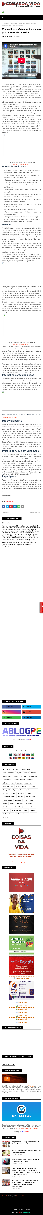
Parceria (21, 1209)
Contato (27, 1209)
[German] (19, 759)
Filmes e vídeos (32, 790)
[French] (15, 759)
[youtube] (31, 712)
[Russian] (28, 756)
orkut (31, 800)
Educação (6, 783)
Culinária (23, 776)
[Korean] (15, 756)
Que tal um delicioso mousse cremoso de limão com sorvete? (26, 1152)
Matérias (20, 796)
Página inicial (6, 23)
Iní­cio (15, 1209)
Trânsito (25, 814)
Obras (25, 800)
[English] (11, 759)
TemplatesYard (27, 1212)
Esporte (15, 790)
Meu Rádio (18, 800)
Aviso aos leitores (8, 773)
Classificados (7, 776)
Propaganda (29, 803)
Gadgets (5, 793)
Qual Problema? (7, 807)
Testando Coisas (8, 814)
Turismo (33, 814)
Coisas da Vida (20, 1196)
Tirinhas (18, 814)
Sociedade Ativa (16, 810)
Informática (14, 23)
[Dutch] (32, 759)
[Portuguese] (32, 756)
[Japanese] (19, 756)
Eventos (22, 790)
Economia (30, 779)
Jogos (29, 793)
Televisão (33, 810)
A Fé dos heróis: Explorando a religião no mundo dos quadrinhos (26, 1160)
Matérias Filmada (31, 796)
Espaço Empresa (21, 786)
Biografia (19, 773)
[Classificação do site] (14, 1083)
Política (12, 803)
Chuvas (33, 773)
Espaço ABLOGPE (8, 786)
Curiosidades (33, 776)
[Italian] (28, 759)
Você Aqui (6, 817)
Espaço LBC (32, 786)
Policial (5, 803)
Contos (16, 776)
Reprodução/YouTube (20, 164)
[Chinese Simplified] (24, 756)
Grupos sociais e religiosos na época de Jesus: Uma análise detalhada (26, 1143)
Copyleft (4, 1196)
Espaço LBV (6, 790)
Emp (13, 783)
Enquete (19, 783)
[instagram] (11, 712)
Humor (13, 793)
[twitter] (31, 707)
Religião (26, 807)
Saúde (33, 807)
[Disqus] (21, 620)
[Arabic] (11, 756)
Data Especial (7, 779)
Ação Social (6, 769)
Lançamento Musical (9, 796)
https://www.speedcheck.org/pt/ (27, 1128)
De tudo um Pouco (19, 779)
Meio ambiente (7, 800)
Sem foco (6, 810)
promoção (20, 803)
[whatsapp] (11, 717)
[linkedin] (31, 717)
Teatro (25, 810)
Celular (26, 773)
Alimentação (26, 769)
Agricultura (16, 769)
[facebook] (11, 707)
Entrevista (28, 783)
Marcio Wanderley (7, 36)
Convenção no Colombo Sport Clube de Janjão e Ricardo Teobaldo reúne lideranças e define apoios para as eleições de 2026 (25, 1183)
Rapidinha (18, 807)
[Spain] (24, 759)
